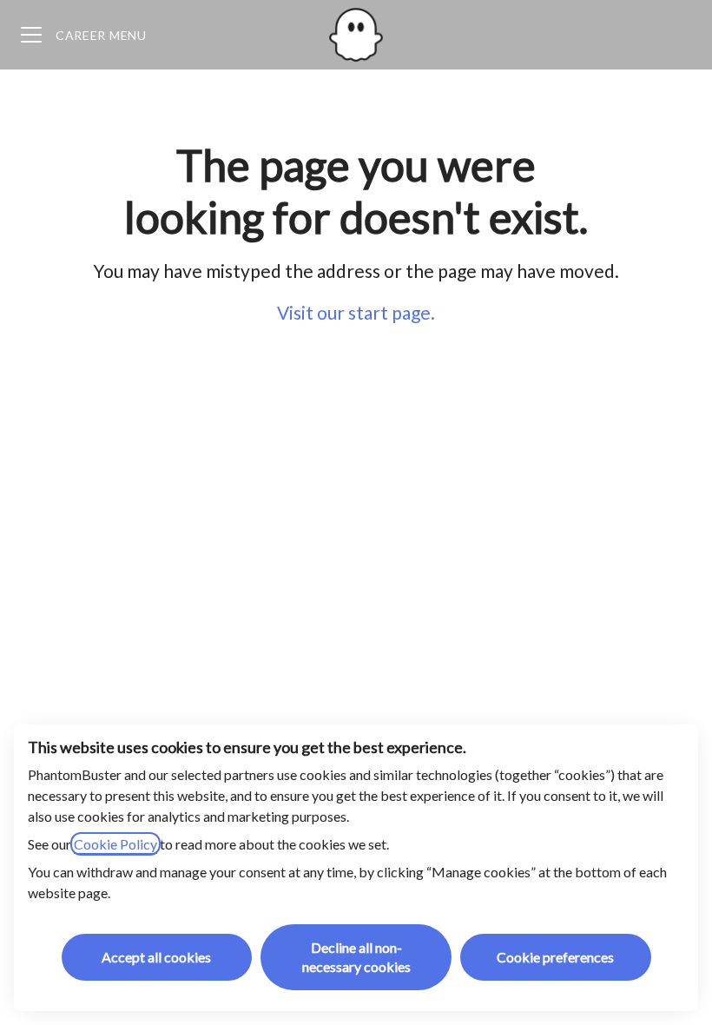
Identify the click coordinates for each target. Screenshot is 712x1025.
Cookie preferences (555, 957)
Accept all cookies (156, 957)
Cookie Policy (115, 844)
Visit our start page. (356, 312)
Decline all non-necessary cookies (356, 957)
